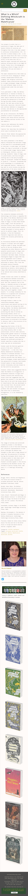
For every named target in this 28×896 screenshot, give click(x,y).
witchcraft (4, 534)
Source (18, 210)
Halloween (16, 529)
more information (19, 890)
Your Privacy (14, 895)
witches (10, 534)
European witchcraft (12, 531)
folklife (21, 531)
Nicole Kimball (17, 23)
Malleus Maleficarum (14, 532)
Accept (14, 892)
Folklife (10, 529)
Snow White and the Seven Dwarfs (14, 439)
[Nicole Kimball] (14, 554)
